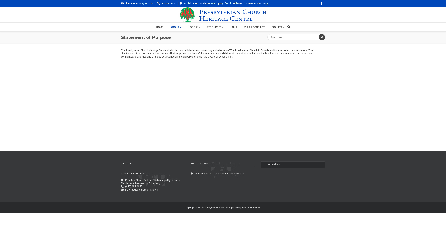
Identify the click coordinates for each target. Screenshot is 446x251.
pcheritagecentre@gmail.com (138, 3)
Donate (277, 27)
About (174, 27)
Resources (214, 27)
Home (159, 27)
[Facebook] (321, 3)
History (193, 27)
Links (233, 27)
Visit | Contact (254, 27)
